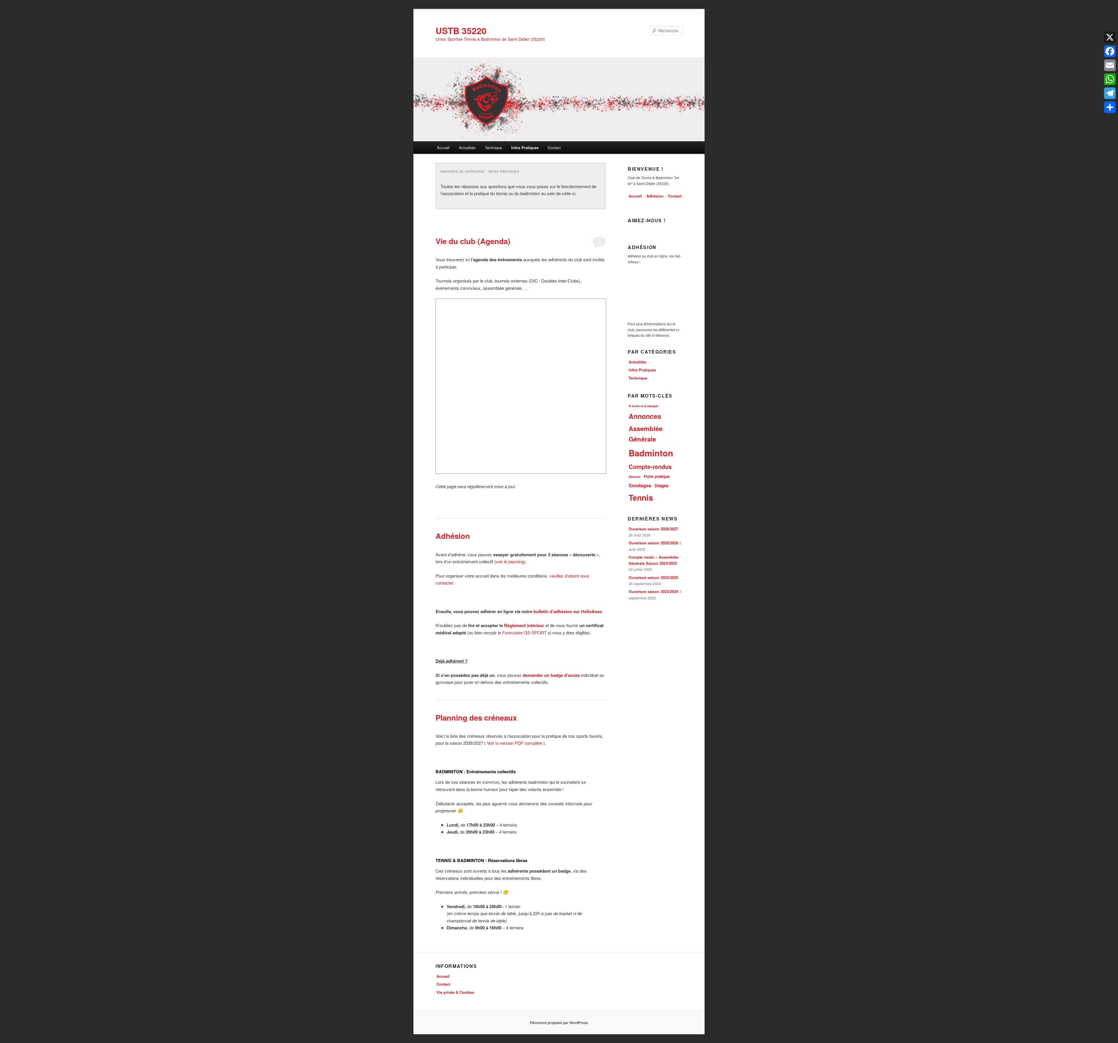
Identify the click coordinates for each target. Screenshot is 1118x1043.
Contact (554, 147)
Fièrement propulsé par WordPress (559, 1022)
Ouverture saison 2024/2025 (653, 577)
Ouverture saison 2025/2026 (653, 543)
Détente (635, 476)
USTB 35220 (461, 30)
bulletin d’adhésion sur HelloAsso (567, 611)
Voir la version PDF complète (515, 743)
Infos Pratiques (525, 147)
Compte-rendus (650, 466)
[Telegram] (1110, 93)
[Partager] (1110, 107)
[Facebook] (1110, 51)
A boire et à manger (643, 406)
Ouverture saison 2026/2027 (653, 529)
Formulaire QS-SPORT (524, 632)
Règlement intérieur (524, 625)
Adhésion (453, 535)
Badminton (651, 453)
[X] (1110, 37)
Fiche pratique (657, 476)
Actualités (467, 147)
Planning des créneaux (476, 717)
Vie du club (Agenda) (473, 241)
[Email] (1110, 65)
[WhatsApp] (1110, 79)
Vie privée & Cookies (455, 992)
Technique (493, 147)
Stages (661, 485)
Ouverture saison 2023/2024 (653, 591)
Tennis (641, 497)
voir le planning (510, 561)
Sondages (640, 485)
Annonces (645, 416)
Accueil (443, 147)
